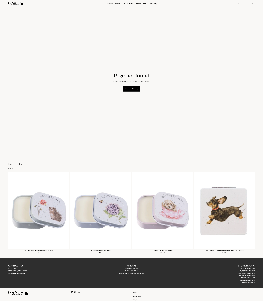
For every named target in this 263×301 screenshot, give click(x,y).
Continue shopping (131, 89)
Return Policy (137, 297)
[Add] (66, 245)
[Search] (244, 3)
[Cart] (253, 3)
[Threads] (79, 292)
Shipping (135, 300)
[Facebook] (71, 292)
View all (10, 168)
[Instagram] (75, 292)
